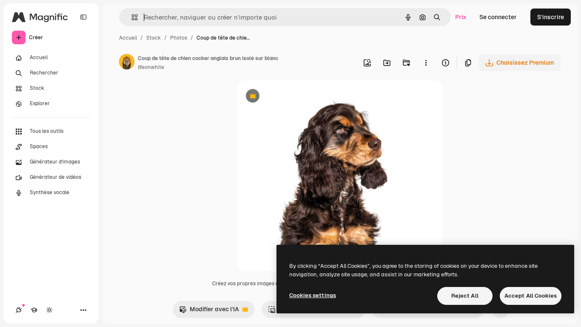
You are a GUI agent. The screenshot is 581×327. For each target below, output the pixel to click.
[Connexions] (19, 310)
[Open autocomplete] (131, 17)
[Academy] (34, 310)
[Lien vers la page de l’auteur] (126, 63)
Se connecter (498, 17)
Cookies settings (312, 295)
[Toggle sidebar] (83, 17)
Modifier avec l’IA (209, 311)
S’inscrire (550, 17)
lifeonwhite (151, 67)
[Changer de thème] (49, 310)
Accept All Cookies (530, 295)
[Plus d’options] (425, 62)
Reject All (464, 295)
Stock (153, 37)
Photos (178, 37)
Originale (293, 97)
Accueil (128, 37)
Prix (461, 17)
